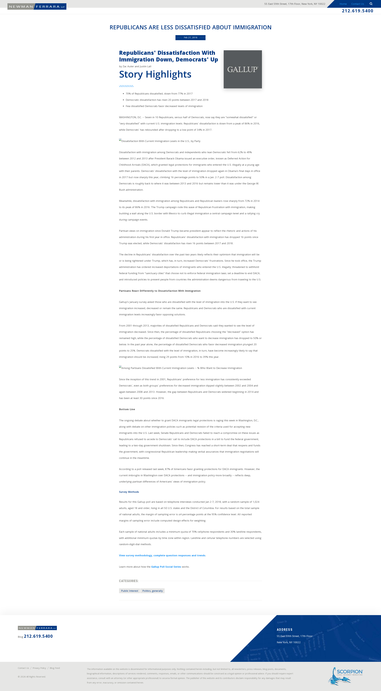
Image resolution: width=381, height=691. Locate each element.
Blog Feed (55, 668)
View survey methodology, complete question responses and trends (162, 556)
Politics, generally (152, 591)
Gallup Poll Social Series (166, 567)
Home (343, 4)
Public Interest (129, 591)
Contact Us (357, 4)
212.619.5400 (358, 11)
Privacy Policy (39, 668)
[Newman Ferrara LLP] (36, 6)
